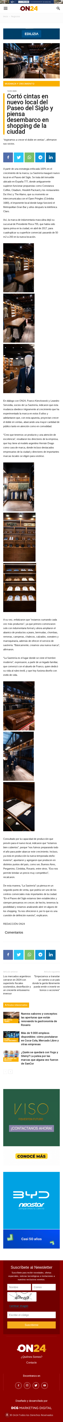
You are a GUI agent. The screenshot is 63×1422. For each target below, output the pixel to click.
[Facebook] (18, 1385)
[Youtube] (44, 1385)
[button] (58, 8)
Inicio (5, 16)
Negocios (15, 16)
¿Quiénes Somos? (31, 1356)
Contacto (31, 1362)
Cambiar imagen (18, 1305)
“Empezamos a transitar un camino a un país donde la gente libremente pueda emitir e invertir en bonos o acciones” (46, 983)
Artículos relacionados (16, 1005)
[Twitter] (36, 1385)
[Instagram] (27, 1385)
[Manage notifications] (7, 1414)
